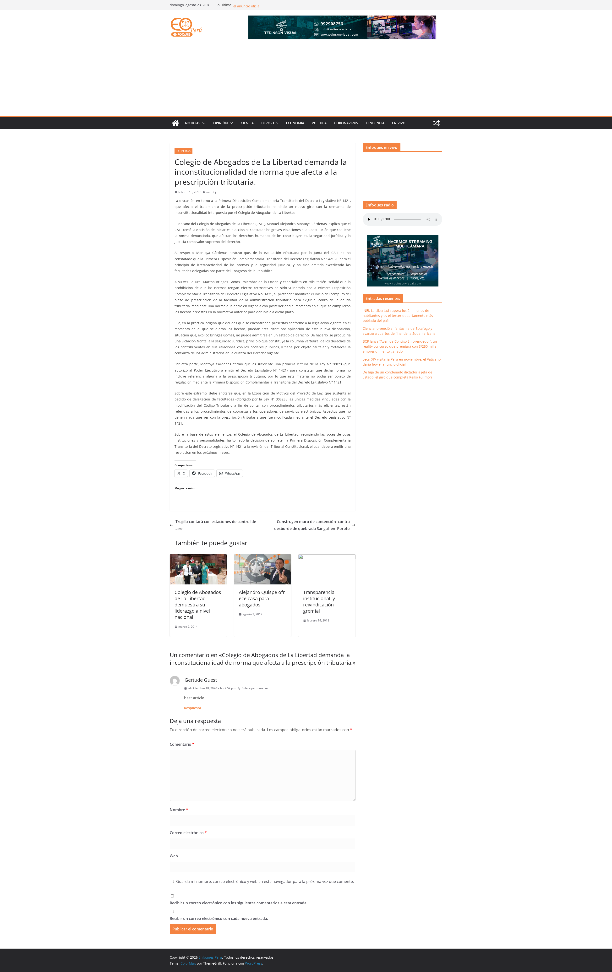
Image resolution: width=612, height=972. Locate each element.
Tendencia (375, 123)
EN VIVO (398, 123)
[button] (203, 123)
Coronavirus (346, 123)
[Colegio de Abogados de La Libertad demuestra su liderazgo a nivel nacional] (198, 557)
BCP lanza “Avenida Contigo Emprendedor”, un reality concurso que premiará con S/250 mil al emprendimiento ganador (400, 346)
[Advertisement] (306, 80)
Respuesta (192, 708)
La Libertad (183, 151)
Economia (295, 123)
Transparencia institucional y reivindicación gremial (319, 601)
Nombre (179, 809)
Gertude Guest (201, 680)
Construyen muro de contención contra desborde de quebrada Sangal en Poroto (312, 525)
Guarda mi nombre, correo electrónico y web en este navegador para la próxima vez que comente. (265, 881)
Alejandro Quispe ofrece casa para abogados (262, 598)
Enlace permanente (255, 688)
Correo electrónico (188, 832)
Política (319, 123)
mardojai (212, 192)
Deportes (269, 123)
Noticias (192, 123)
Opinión (220, 123)
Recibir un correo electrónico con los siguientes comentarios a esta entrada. (238, 903)
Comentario (182, 744)
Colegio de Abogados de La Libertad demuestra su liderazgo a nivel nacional (198, 604)
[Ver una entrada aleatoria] (436, 123)
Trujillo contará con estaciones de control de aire (215, 525)
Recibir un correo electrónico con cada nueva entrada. (219, 918)
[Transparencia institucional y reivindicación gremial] (326, 557)
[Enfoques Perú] (175, 123)
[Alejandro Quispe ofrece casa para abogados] (262, 557)
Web (174, 856)
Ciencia (247, 123)
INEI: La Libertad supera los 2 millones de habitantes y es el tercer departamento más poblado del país (398, 315)
